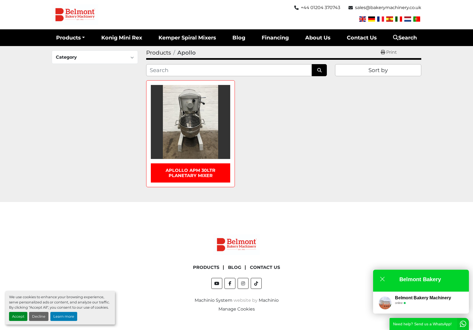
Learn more (63, 316)
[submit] (319, 70)
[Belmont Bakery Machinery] (236, 244)
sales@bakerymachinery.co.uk (388, 7)
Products (68, 37)
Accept (18, 316)
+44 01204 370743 (320, 7)
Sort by (378, 70)
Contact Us (362, 37)
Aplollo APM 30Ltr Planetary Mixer (190, 173)
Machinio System (213, 300)
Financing (275, 37)
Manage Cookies (236, 309)
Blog (238, 37)
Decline (38, 316)
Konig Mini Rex (121, 37)
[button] (70, 37)
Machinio (269, 300)
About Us (317, 37)
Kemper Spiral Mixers (187, 37)
